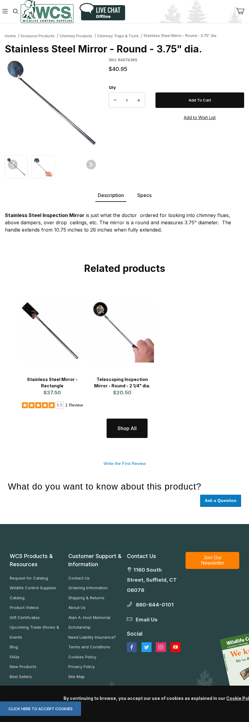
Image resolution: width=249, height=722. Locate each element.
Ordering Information (88, 587)
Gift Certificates (25, 617)
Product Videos (24, 607)
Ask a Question (221, 500)
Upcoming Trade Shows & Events (34, 632)
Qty (112, 87)
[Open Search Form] (15, 12)
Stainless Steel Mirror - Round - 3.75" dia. (180, 35)
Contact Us (79, 578)
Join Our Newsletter (212, 560)
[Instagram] (161, 647)
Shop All (127, 428)
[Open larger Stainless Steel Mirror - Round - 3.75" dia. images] (52, 102)
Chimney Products (76, 36)
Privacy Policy (81, 666)
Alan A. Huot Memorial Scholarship (89, 622)
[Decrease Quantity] (115, 100)
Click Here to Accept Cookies (41, 708)
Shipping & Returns (86, 597)
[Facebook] (132, 647)
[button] (16, 166)
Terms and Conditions (89, 646)
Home (10, 36)
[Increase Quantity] (139, 100)
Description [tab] (111, 195)
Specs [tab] (144, 195)
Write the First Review (125, 463)
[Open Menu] (5, 12)
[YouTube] (175, 647)
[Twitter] (147, 647)
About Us (77, 607)
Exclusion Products (38, 36)
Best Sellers (21, 676)
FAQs (14, 656)
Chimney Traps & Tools (118, 36)
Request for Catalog (29, 578)
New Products (23, 666)
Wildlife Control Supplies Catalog (33, 592)
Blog (14, 646)
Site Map (76, 676)
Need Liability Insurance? (92, 637)
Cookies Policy (82, 656)
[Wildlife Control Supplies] (47, 11)
